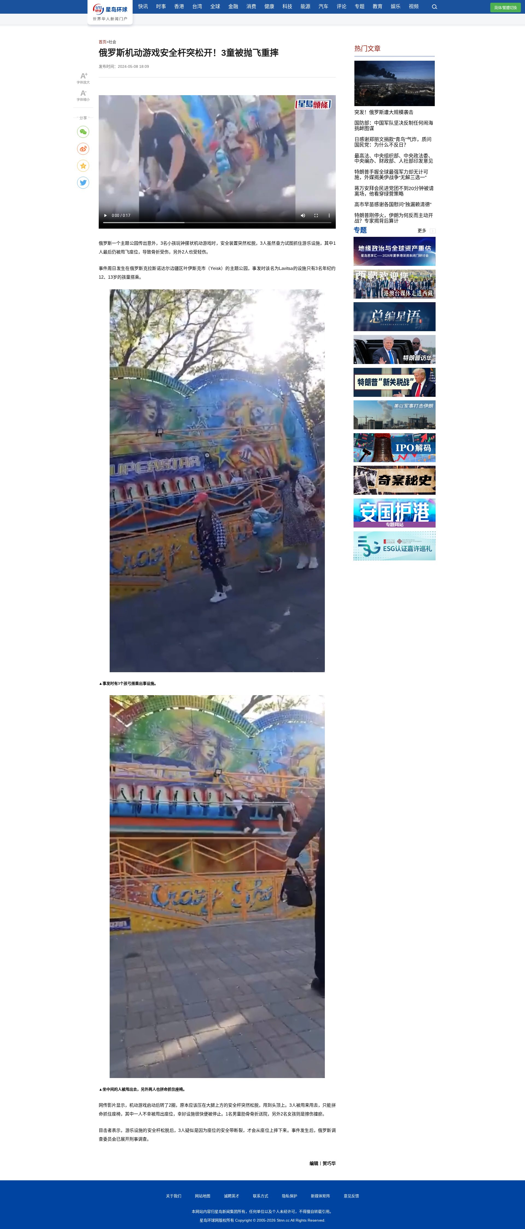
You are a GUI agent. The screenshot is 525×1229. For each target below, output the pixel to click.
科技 (287, 6)
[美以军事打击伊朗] (395, 428)
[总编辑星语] (395, 329)
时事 (161, 6)
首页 (102, 42)
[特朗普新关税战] (395, 395)
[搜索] (435, 7)
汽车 (323, 6)
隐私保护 (289, 1196)
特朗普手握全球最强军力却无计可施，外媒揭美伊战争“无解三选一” (391, 174)
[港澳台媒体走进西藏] (395, 297)
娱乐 (396, 6)
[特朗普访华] (395, 362)
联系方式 (260, 1196)
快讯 (143, 6)
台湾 (197, 6)
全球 (215, 6)
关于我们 (173, 1196)
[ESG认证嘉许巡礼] (395, 559)
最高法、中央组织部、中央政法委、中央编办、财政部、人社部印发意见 (393, 158)
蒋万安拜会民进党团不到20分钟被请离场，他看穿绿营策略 (394, 191)
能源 (305, 6)
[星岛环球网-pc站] (110, 26)
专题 (359, 6)
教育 (378, 6)
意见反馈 (351, 1196)
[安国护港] (395, 526)
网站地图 (202, 1196)
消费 (251, 6)
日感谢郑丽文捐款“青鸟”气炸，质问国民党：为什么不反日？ (392, 142)
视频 (414, 6)
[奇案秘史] (395, 493)
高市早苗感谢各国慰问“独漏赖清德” (392, 204)
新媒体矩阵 (320, 1196)
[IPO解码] (395, 460)
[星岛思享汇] (395, 264)
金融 (233, 6)
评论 (341, 6)
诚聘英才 (231, 1196)
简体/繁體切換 (505, 8)
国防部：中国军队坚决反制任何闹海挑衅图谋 (393, 125)
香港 (179, 6)
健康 (269, 6)
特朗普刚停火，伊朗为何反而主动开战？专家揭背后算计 (393, 218)
